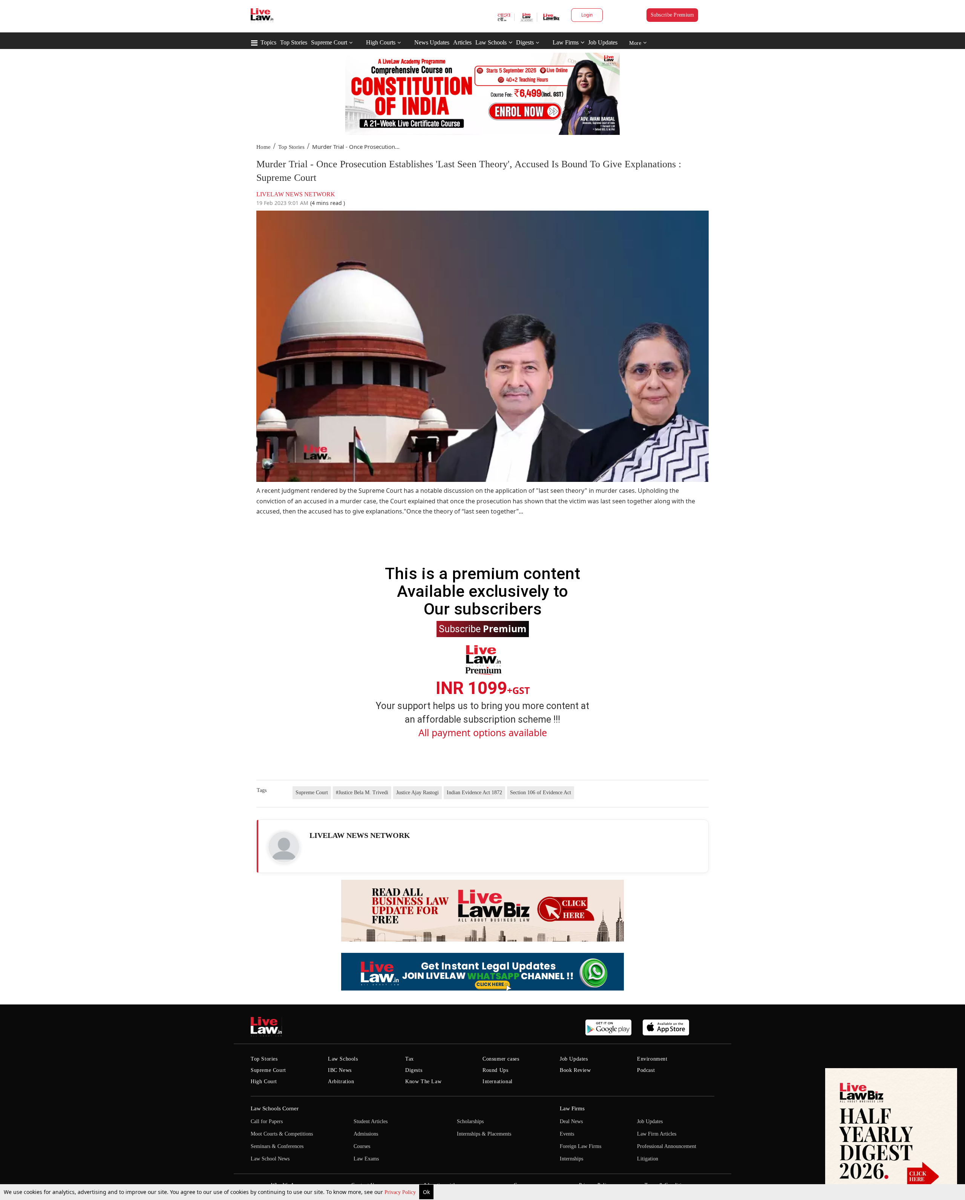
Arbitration (341, 1081)
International (497, 1081)
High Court (264, 1081)
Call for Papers (267, 1121)
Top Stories (293, 42)
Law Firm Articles (656, 1134)
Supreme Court (329, 42)
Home (263, 147)
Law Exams (366, 1159)
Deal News (571, 1121)
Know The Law (423, 1081)
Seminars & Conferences (277, 1146)
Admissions (366, 1134)
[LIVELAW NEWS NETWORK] (283, 847)
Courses (362, 1146)
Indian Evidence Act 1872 (474, 792)
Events (567, 1134)
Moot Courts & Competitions (282, 1134)
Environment (652, 1059)
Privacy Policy (400, 1192)
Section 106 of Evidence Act (540, 792)
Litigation (647, 1159)
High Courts (380, 42)
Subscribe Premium (672, 15)
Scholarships (470, 1121)
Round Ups (495, 1070)
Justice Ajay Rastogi (417, 792)
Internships (571, 1159)
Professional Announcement (666, 1146)
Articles (462, 42)
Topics (268, 42)
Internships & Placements (484, 1134)
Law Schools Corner (275, 1108)
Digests (525, 42)
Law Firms (566, 42)
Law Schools (491, 42)
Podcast (646, 1070)
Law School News (270, 1159)
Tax (409, 1059)
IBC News (340, 1070)
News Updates (431, 42)
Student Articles (371, 1121)
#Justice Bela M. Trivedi (362, 792)
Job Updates (602, 42)
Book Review (575, 1070)
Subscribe (483, 628)
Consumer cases (500, 1059)
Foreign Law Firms (580, 1146)
